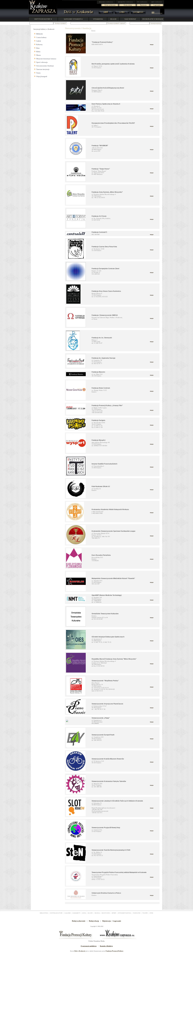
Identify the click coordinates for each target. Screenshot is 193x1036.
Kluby (38, 52)
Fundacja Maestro (98, 372)
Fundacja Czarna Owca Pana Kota (104, 247)
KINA (84, 913)
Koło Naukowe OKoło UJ (101, 486)
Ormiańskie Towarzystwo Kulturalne (105, 614)
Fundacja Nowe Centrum (101, 388)
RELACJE (113, 19)
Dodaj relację (128, 5)
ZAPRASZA (106, 2)
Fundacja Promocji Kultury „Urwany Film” (107, 405)
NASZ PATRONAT (130, 19)
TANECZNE (136, 913)
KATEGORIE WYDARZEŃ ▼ (73, 19)
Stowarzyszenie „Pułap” (101, 718)
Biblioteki (39, 34)
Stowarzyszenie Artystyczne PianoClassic (107, 704)
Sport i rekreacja (42, 62)
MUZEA (97, 913)
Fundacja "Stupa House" (101, 169)
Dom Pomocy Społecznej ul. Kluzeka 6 (106, 104)
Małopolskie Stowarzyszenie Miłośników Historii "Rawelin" (113, 578)
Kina (38, 48)
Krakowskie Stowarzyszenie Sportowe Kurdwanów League (113, 531)
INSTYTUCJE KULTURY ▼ (43, 19)
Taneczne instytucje (42, 69)
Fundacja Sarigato (98, 420)
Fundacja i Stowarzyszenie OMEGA (105, 315)
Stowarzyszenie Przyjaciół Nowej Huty (106, 828)
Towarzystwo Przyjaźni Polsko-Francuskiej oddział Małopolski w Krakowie (119, 872)
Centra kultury (41, 37)
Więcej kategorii (41, 76)
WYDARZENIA (98, 19)
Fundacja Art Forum (99, 216)
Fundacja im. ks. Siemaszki (102, 338)
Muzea (38, 55)
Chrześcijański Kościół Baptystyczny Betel (108, 88)
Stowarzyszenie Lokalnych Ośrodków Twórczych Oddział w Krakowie (117, 801)
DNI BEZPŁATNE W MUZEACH (152, 19)
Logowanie (156, 5)
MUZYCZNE (106, 913)
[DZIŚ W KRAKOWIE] (77, 14)
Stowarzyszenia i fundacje (45, 66)
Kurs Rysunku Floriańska (101, 555)
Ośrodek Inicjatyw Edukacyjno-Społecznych (108, 637)
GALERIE (67, 913)
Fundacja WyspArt (98, 440)
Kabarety (39, 44)
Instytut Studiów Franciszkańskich (104, 464)
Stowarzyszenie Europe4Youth (103, 735)
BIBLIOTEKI (44, 913)
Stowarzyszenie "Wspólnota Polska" (105, 681)
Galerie (38, 41)
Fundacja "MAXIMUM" (100, 146)
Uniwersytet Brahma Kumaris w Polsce (106, 893)
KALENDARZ (158, 13)
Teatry (38, 73)
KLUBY (90, 913)
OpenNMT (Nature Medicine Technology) (107, 595)
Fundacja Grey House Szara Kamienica (106, 291)
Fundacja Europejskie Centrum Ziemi (105, 269)
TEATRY (145, 913)
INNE (151, 913)
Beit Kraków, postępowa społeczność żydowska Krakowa (113, 64)
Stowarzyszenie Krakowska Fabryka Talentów (109, 781)
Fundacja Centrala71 (99, 232)
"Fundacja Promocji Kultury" (102, 42)
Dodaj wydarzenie (110, 5)
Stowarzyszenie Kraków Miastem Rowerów (108, 759)
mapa (151, 44)
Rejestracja (143, 5)
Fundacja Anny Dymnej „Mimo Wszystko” (107, 192)
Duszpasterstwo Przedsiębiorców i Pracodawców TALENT (113, 123)
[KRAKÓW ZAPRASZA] (43, 14)
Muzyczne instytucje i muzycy (46, 59)
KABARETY (76, 913)
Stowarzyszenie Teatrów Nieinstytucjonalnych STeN (111, 850)
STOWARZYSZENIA (124, 913)
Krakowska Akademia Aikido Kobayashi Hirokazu (110, 509)
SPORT (114, 913)
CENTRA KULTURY (56, 913)
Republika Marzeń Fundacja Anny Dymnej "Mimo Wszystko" (114, 659)
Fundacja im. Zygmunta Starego (103, 358)
